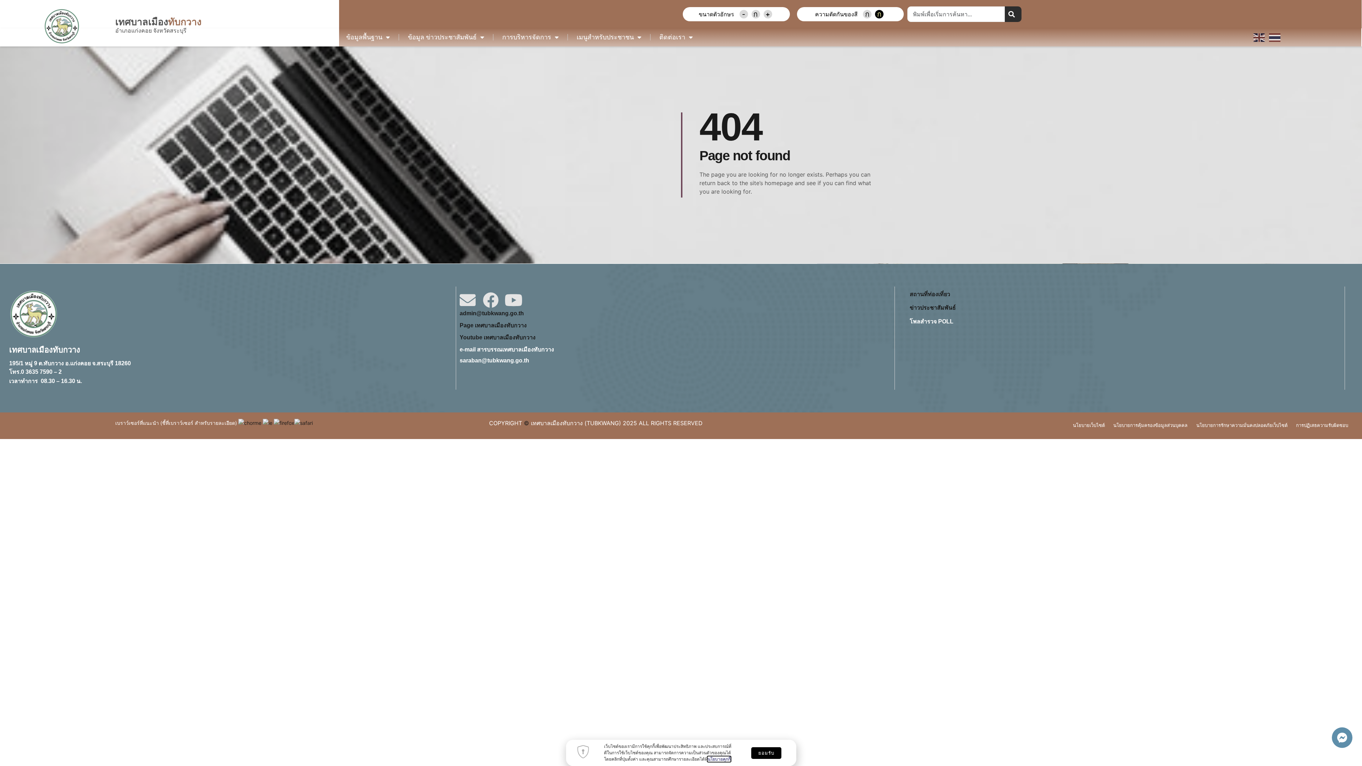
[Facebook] (491, 300)
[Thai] (1275, 36)
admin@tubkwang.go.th (492, 313)
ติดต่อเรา (672, 37)
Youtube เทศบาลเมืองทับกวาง (498, 337)
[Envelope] (468, 300)
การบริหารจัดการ (526, 37)
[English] (1259, 36)
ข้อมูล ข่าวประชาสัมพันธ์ (442, 37)
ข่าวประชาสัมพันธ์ (933, 308)
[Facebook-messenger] (1342, 737)
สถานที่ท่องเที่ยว (930, 294)
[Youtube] (514, 300)
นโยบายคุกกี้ (719, 759)
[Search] (1013, 14)
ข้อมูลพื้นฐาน (364, 37)
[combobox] (956, 14)
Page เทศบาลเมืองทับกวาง (493, 325)
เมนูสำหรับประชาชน (605, 37)
